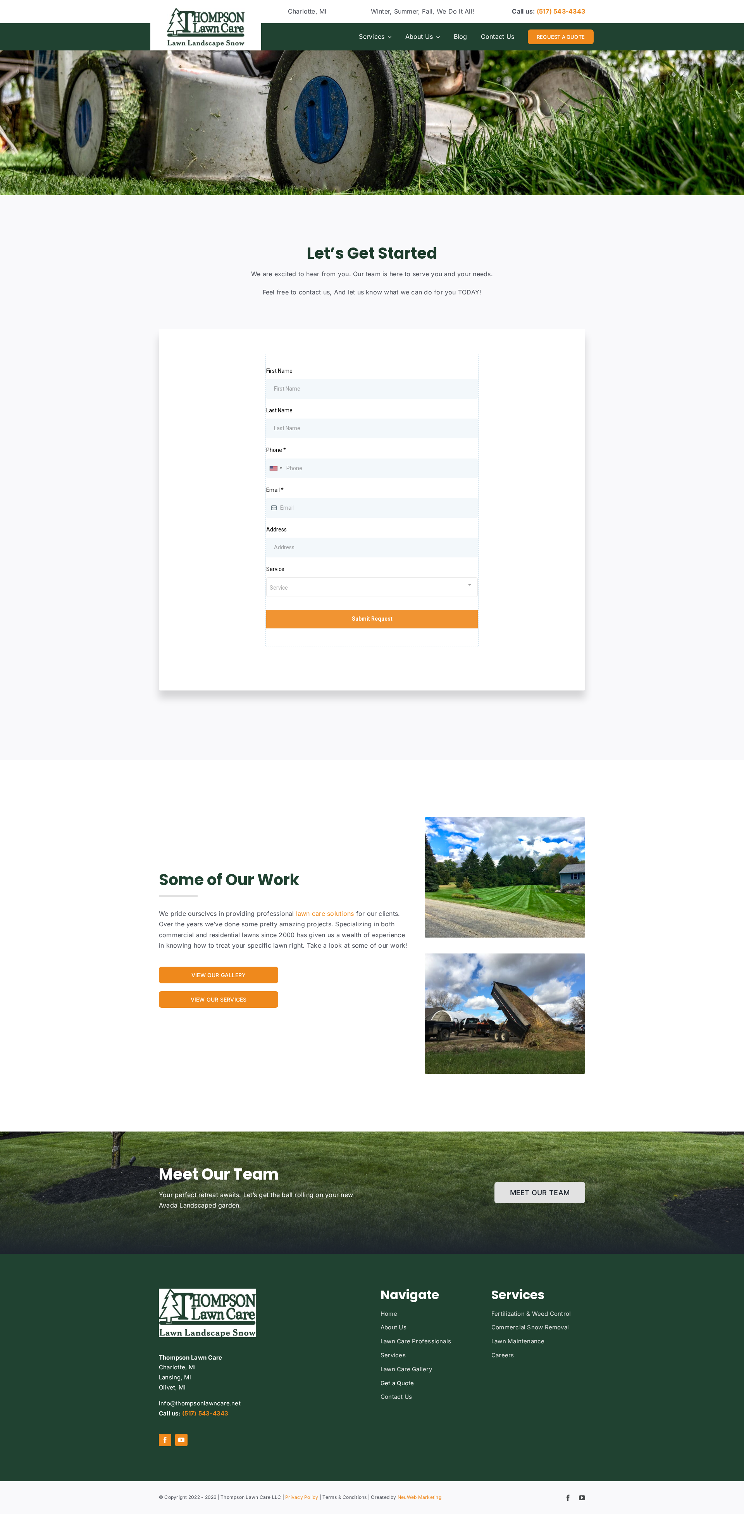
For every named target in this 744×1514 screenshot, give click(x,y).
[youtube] (181, 1440)
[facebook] (165, 1440)
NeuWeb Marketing (419, 1497)
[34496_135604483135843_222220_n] (206, 11)
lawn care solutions (324, 913)
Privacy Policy (301, 1497)
